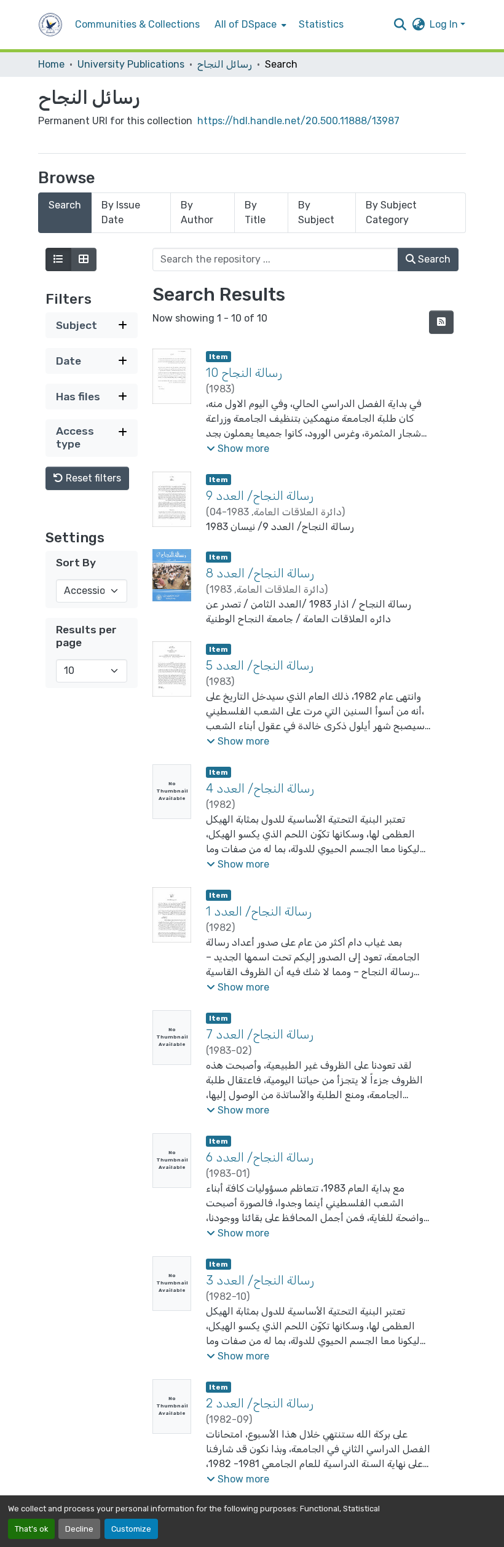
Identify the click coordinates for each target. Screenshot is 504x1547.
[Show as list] (58, 259)
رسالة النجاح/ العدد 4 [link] (260, 788)
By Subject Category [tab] (391, 212)
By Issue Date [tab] (120, 212)
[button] (50, 24)
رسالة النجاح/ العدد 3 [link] (260, 1280)
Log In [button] (445, 24)
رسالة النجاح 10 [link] (244, 372)
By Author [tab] (197, 212)
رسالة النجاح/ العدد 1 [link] (259, 911)
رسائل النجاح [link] (224, 64)
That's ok (31, 1528)
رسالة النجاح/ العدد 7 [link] (259, 1034)
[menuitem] (249, 24)
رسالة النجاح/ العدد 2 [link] (259, 1403)
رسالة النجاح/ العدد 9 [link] (259, 495)
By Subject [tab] (316, 212)
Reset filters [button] (92, 478)
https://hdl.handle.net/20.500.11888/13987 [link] (298, 121)
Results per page (86, 636)
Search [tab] (65, 205)
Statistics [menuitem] (321, 24)
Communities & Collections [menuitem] (137, 24)
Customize (131, 1528)
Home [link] (51, 64)
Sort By (76, 562)
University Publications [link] (130, 64)
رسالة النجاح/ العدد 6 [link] (259, 1157)
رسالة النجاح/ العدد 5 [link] (259, 665)
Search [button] (433, 259)
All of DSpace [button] (246, 24)
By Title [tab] (255, 212)
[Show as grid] (83, 259)
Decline (79, 1528)
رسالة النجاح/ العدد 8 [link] (260, 573)
